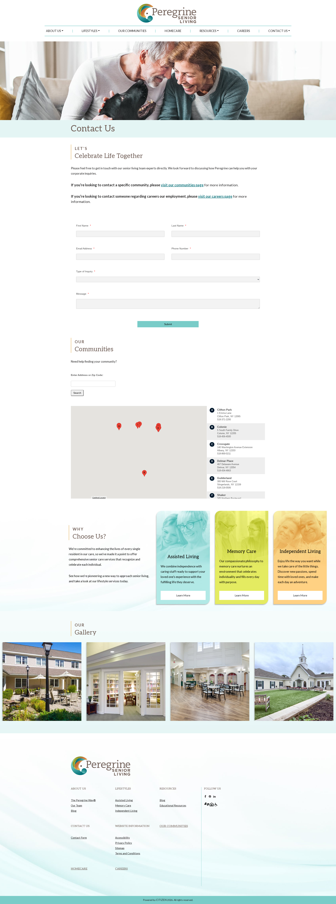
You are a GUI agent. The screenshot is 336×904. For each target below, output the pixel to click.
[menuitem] (55, 31)
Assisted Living (124, 800)
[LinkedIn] (214, 796)
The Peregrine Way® (83, 800)
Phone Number (181, 248)
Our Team (76, 805)
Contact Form (79, 837)
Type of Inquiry (85, 271)
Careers (243, 31)
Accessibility (122, 837)
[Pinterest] (210, 796)
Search (77, 392)
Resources (208, 31)
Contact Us (278, 31)
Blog (73, 810)
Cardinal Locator (99, 498)
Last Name (179, 225)
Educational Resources (173, 805)
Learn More (183, 595)
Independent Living (126, 810)
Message (82, 293)
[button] (158, 429)
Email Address (85, 248)
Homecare (173, 31)
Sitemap (119, 848)
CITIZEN (161, 899)
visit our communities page (182, 185)
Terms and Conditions (127, 853)
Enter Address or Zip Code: (87, 375)
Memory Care (123, 805)
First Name (83, 225)
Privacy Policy (123, 842)
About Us (53, 31)
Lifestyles (89, 31)
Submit (168, 324)
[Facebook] (205, 796)
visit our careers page (215, 196)
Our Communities (132, 31)
